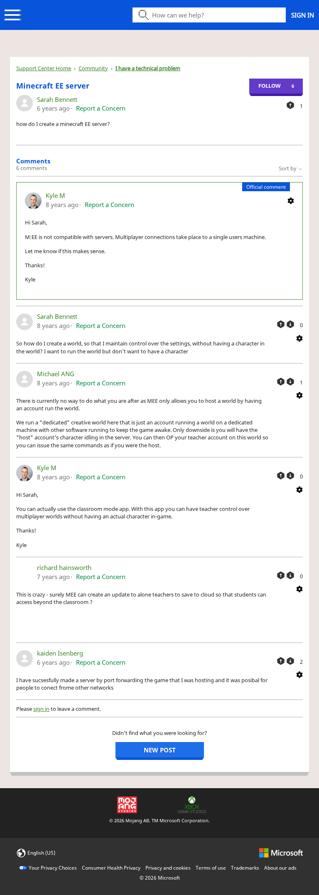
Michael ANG (55, 374)
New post (160, 750)
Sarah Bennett (57, 99)
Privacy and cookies (168, 867)
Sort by (288, 168)
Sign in (302, 15)
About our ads (280, 867)
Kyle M (55, 195)
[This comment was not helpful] (290, 324)
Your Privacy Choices (53, 867)
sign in (41, 709)
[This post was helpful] (290, 105)
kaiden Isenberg (60, 653)
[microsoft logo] (281, 852)
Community (93, 68)
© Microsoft (160, 877)
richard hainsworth (64, 567)
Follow (269, 85)
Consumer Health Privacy (111, 867)
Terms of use (211, 867)
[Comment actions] (290, 200)
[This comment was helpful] (281, 324)
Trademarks (245, 867)
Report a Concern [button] (100, 108)
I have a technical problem (147, 68)
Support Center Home (43, 68)
